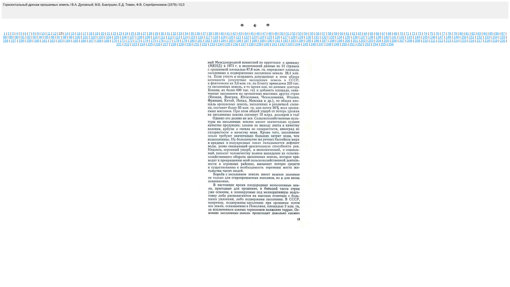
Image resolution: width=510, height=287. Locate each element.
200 (347, 40)
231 (196, 44)
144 (417, 37)
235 (227, 44)
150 (464, 37)
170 (114, 40)
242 (282, 44)
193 (293, 40)
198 (332, 40)
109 (147, 37)
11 (49, 33)
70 (401, 33)
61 (347, 33)
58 (330, 33)
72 (413, 33)
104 (108, 37)
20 (102, 33)
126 (277, 37)
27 (144, 33)
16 (78, 33)
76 (437, 33)
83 (479, 33)
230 (189, 44)
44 (246, 33)
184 (223, 40)
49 (276, 33)
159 (29, 40)
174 (145, 40)
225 (150, 44)
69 (395, 33)
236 (235, 44)
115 (192, 37)
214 (456, 40)
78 (449, 33)
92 (29, 37)
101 (85, 37)
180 (192, 40)
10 (43, 33)
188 (254, 40)
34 (186, 33)
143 (409, 37)
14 (67, 33)
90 (17, 37)
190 (270, 40)
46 (258, 33)
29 (156, 33)
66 (377, 33)
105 (116, 37)
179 (184, 40)
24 (126, 33)
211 (432, 40)
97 (59, 37)
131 (316, 37)
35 (192, 33)
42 (234, 33)
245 (305, 44)
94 (41, 37)
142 (401, 37)
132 (324, 37)
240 (266, 44)
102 (93, 37)
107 (132, 37)
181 (200, 40)
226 (158, 44)
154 (495, 37)
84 (485, 33)
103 (101, 37)
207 (402, 40)
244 (297, 44)
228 (173, 44)
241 (274, 44)
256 (391, 44)
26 (138, 33)
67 (383, 33)
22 (114, 33)
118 (215, 37)
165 (75, 40)
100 (77, 37)
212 (440, 40)
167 (91, 40)
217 (479, 40)
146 (432, 37)
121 (238, 37)
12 (55, 33)
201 (355, 40)
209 (417, 40)
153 (487, 37)
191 (277, 40)
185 (231, 40)
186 (238, 40)
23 (120, 33)
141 (394, 37)
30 (162, 33)
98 (65, 37)
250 (344, 44)
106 (124, 37)
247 (321, 44)
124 (262, 37)
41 (228, 33)
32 (174, 33)
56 (318, 33)
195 (308, 40)
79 (455, 33)
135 (347, 37)
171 (122, 40)
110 (155, 37)
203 (371, 40)
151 (471, 37)
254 (375, 44)
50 (282, 33)
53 (300, 33)
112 (170, 37)
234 (220, 44)
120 (230, 37)
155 (502, 37)
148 (448, 37)
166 (83, 40)
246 (313, 44)
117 (208, 37)
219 (495, 40)
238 (251, 44)
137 (363, 37)
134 (339, 37)
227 (165, 44)
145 (425, 37)
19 (96, 33)
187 (246, 40)
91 (23, 37)
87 (503, 33)
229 (181, 44)
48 (270, 33)
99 (71, 37)
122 (246, 37)
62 (353, 33)
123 (254, 37)
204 (378, 40)
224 (142, 44)
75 (431, 33)
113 (177, 37)
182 (207, 40)
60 (341, 33)
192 (285, 40)
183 (215, 40)
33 (180, 33)
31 (168, 33)
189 (262, 40)
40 (222, 33)
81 (467, 33)
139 (378, 37)
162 (52, 40)
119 (223, 37)
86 (497, 33)
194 (301, 40)
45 (252, 33)
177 (169, 40)
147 (440, 37)
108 (139, 37)
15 (73, 33)
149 (456, 37)
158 (21, 40)
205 (386, 40)
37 (204, 33)
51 (288, 33)
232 (204, 44)
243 (290, 44)
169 (106, 40)
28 (150, 33)
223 (134, 44)
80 (461, 33)
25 (132, 33)
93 (35, 37)
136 (355, 37)
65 (371, 33)
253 (367, 44)
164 (68, 40)
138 (370, 37)
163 (60, 40)
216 (471, 40)
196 (316, 40)
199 (339, 40)
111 (162, 37)
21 (108, 33)
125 (269, 37)
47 (264, 33)
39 (216, 33)
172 (130, 40)
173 (137, 40)
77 (443, 33)
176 (161, 40)
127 (285, 37)
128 (293, 37)
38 (210, 33)
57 (324, 33)
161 (44, 40)
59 (335, 33)
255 (383, 44)
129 (300, 37)
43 (240, 33)
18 (90, 33)
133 (331, 37)
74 (425, 33)
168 (99, 40)
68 (389, 33)
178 (176, 40)
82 (473, 33)
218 (487, 40)
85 (491, 33)
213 (448, 40)
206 (394, 40)
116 (200, 37)
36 (198, 33)
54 (306, 33)
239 (259, 44)
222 (126, 44)
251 (352, 44)
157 (13, 40)
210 (425, 40)
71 (407, 33)
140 (386, 37)
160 (36, 40)
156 (5, 40)
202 (363, 40)
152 (479, 37)
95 (47, 37)
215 (464, 40)
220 (502, 40)
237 (243, 44)
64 (365, 33)
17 (84, 33)
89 (11, 37)
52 (294, 33)
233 (212, 44)
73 (419, 33)
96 (53, 37)
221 (119, 44)
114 (185, 37)
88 (5, 37)
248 (329, 44)
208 (409, 40)
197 (324, 40)
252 (360, 44)
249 (336, 44)
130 (308, 37)
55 (312, 33)
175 (153, 40)
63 (359, 33)
